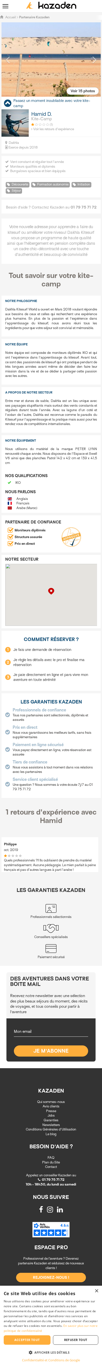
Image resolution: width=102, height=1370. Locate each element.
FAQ (51, 1157)
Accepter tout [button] (27, 1340)
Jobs (51, 1115)
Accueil (10, 17)
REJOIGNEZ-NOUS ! (51, 1277)
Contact (51, 1167)
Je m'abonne (51, 1051)
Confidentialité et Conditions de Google (51, 1360)
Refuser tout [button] (75, 1340)
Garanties (51, 1120)
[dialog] (51, 1328)
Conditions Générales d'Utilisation (51, 1129)
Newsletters (51, 1125)
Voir (83, 91)
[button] (7, 59)
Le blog (51, 1134)
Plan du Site (51, 1162)
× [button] (96, 1291)
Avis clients (51, 1106)
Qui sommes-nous (51, 1102)
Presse (51, 1111)
